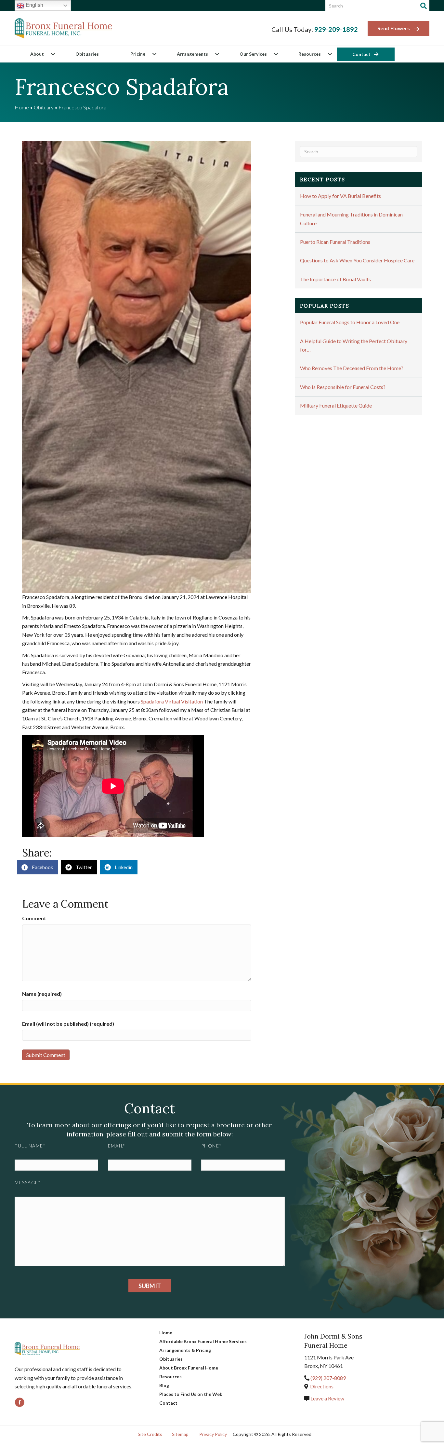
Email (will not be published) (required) (68, 1024)
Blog (164, 1385)
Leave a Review (326, 1398)
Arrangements (192, 54)
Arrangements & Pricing (185, 1350)
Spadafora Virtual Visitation (172, 701)
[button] (52, 54)
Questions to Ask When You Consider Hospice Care (357, 260)
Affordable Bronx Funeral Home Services (203, 1341)
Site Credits (150, 1434)
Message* (28, 1182)
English (33, 5)
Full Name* (30, 1145)
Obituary (44, 107)
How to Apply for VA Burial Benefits (340, 196)
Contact (361, 54)
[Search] (423, 6)
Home (22, 107)
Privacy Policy (213, 1434)
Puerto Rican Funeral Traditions (335, 242)
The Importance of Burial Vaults (335, 279)
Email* (116, 1145)
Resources (309, 54)
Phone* (211, 1145)
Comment (34, 918)
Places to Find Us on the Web (190, 1394)
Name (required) (42, 994)
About (37, 54)
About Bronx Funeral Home (188, 1367)
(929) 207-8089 (328, 1378)
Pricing (137, 54)
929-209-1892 (336, 29)
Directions (321, 1386)
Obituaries (87, 54)
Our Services (253, 54)
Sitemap (180, 1434)
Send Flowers (393, 28)
